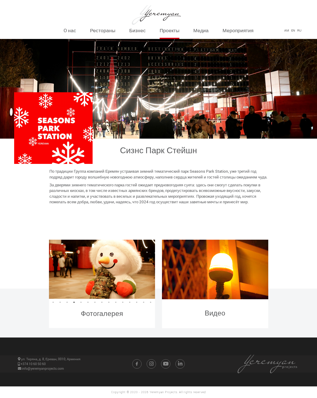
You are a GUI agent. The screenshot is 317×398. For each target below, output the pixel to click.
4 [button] (74, 302)
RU (299, 30)
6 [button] (88, 302)
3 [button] (67, 302)
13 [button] (136, 302)
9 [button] (109, 302)
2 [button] (60, 302)
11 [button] (122, 302)
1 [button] (53, 302)
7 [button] (95, 302)
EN (293, 30)
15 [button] (150, 302)
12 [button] (129, 302)
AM (286, 30)
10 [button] (115, 302)
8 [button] (102, 302)
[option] (102, 269)
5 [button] (81, 302)
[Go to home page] (158, 13)
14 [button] (143, 302)
